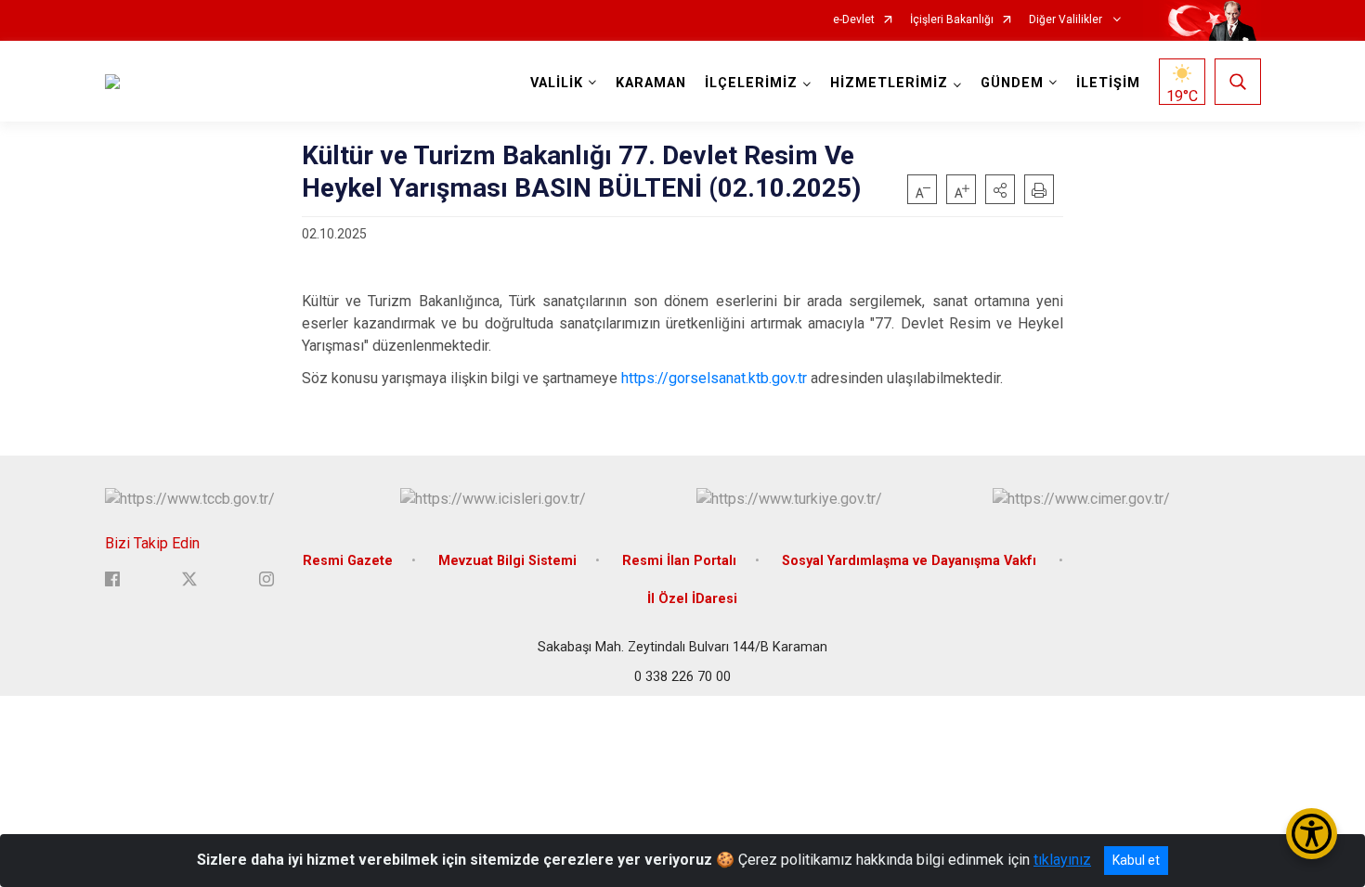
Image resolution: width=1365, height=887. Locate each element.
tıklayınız (1062, 859)
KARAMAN (651, 83)
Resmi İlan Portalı (679, 561)
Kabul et (1136, 860)
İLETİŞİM (1108, 83)
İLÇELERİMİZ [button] (751, 83)
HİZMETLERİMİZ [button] (889, 83)
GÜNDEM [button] (1012, 83)
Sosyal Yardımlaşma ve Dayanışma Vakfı (911, 561)
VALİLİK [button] (556, 83)
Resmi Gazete (348, 561)
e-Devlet (854, 20)
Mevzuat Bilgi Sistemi (507, 561)
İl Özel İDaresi (692, 599)
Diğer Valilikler (1067, 20)
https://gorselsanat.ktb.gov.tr (714, 378)
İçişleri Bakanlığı (952, 20)
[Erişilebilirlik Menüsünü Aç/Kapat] (1311, 833)
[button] (1000, 189)
